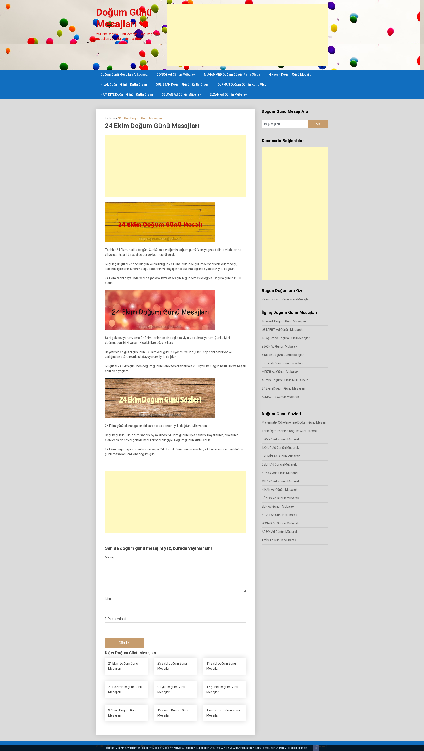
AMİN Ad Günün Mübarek (279, 540)
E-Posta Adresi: (116, 619)
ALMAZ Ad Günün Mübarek (280, 397)
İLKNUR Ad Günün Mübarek (280, 447)
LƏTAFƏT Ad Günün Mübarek (282, 329)
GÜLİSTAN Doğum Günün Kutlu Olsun (182, 84)
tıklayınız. (304, 747)
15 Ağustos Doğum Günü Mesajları (286, 338)
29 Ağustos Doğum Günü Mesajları (286, 299)
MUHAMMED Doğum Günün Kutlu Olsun (232, 74)
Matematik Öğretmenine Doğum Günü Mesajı (294, 422)
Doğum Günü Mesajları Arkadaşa (124, 74)
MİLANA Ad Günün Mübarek (281, 481)
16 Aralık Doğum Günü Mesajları (284, 321)
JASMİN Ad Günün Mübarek (281, 456)
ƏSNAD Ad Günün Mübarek (280, 523)
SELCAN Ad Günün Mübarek (181, 94)
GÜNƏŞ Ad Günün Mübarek (280, 498)
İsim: (108, 598)
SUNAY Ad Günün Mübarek (280, 473)
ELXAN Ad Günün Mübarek (228, 94)
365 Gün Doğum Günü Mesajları (140, 118)
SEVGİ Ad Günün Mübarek (279, 515)
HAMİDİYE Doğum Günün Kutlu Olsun (126, 94)
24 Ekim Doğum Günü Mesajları (283, 388)
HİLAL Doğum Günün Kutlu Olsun (123, 84)
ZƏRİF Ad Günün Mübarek (279, 346)
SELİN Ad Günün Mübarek (279, 464)
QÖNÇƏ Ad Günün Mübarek (175, 74)
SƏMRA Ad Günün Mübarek (281, 439)
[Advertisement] (247, 35)
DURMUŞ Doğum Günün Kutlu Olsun (243, 84)
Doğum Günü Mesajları (124, 18)
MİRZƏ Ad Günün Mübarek (280, 371)
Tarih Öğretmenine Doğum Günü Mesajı (289, 431)
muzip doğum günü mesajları (282, 363)
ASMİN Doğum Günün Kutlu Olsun (285, 380)
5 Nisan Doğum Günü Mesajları (283, 355)
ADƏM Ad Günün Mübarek (280, 531)
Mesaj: (109, 557)
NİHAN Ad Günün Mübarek (279, 489)
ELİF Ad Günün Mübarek (278, 506)
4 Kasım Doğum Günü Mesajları (291, 74)
